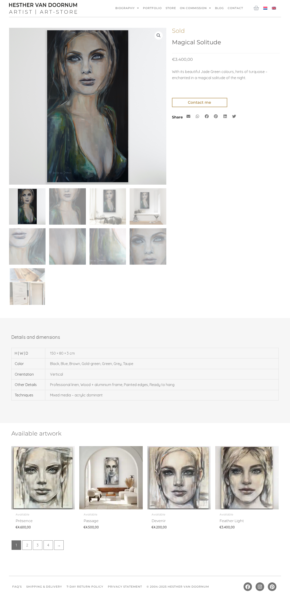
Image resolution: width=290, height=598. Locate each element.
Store (171, 8)
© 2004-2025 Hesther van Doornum (178, 586)
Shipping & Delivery (44, 586)
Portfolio (152, 8)
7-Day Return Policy (85, 586)
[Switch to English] (274, 8)
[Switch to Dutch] (265, 8)
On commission (193, 8)
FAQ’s (17, 586)
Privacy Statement (125, 586)
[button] (159, 35)
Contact (235, 8)
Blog (219, 8)
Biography (125, 8)
